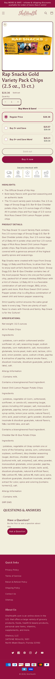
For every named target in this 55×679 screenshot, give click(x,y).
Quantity (5, 96)
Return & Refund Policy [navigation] (16, 582)
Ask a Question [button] (17, 531)
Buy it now (27, 159)
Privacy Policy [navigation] (12, 570)
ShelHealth (31, 674)
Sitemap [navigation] (9, 600)
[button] (3, 13)
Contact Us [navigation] (10, 594)
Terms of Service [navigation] (13, 576)
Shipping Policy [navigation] (12, 588)
